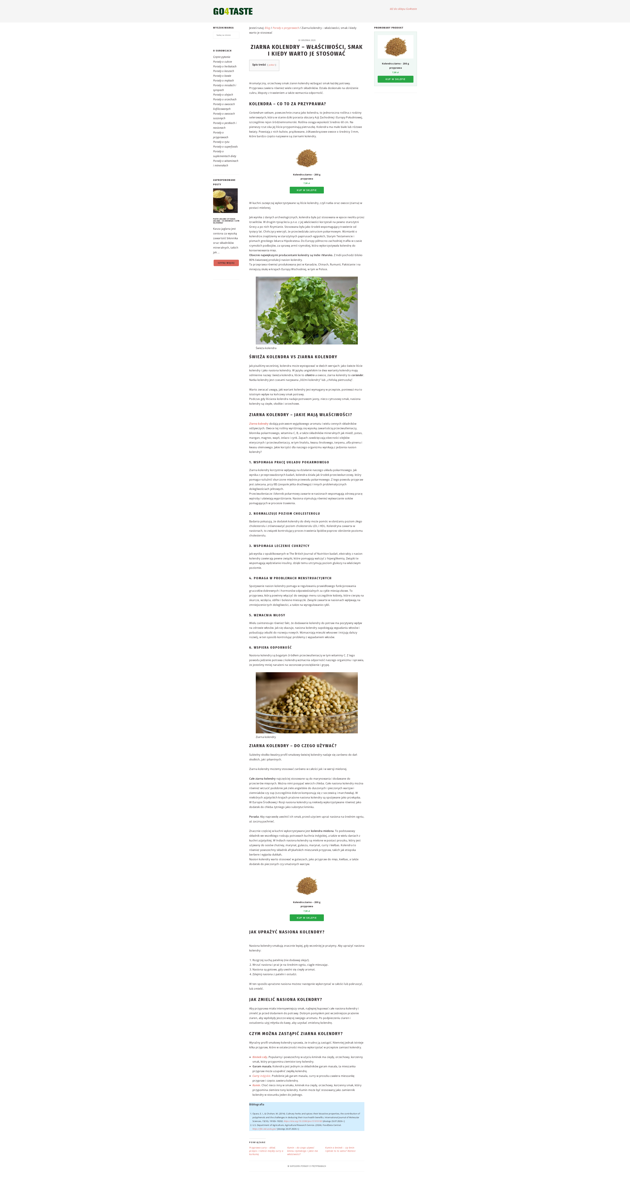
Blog (267, 28)
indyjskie (261, 1076)
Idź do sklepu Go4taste (403, 9)
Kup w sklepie (307, 190)
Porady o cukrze (222, 61)
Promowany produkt (388, 27)
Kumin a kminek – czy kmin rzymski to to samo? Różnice (340, 1149)
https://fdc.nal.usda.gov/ (264, 1128)
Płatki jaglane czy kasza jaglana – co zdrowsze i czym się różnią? (226, 221)
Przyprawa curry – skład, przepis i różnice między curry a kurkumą (266, 1151)
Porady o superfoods (225, 146)
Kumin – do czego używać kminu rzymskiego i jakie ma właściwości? (302, 1151)
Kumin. (257, 1085)
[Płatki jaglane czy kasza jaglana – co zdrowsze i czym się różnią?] (226, 201)
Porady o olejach (223, 94)
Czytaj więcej (226, 263)
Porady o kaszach (223, 71)
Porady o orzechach (225, 99)
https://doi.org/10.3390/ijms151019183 (303, 1121)
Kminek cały (259, 1057)
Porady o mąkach (223, 80)
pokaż (272, 64)
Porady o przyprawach (286, 28)
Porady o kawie (222, 76)
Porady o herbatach (225, 66)
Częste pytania (221, 57)
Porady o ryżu (221, 142)
